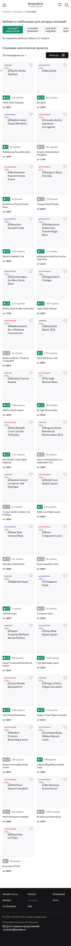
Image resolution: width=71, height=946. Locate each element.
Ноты (55, 900)
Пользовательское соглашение (20, 922)
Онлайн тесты (10, 894)
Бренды (7, 900)
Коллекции (59, 894)
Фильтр (32, 894)
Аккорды (32, 900)
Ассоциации (9, 906)
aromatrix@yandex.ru (14, 929)
